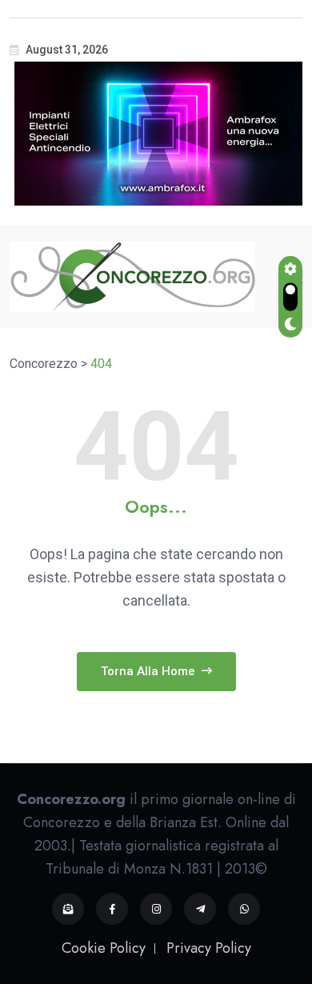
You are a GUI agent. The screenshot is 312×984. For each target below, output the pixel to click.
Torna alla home (149, 671)
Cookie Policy (104, 948)
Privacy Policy (208, 948)
